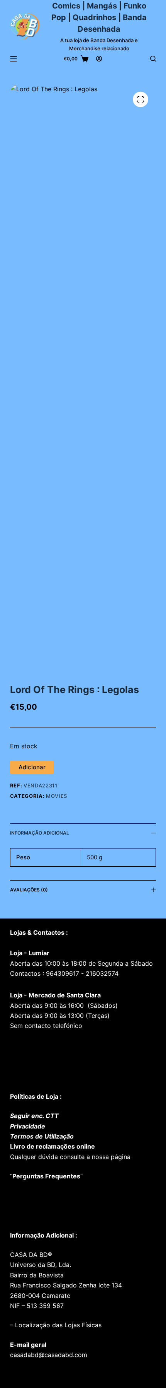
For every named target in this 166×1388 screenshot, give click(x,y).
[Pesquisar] (153, 58)
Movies (56, 796)
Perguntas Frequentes (46, 1176)
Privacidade (27, 1126)
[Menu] (13, 58)
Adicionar (32, 767)
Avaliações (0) (29, 890)
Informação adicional (39, 833)
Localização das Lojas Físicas (57, 1325)
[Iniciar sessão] (99, 58)
